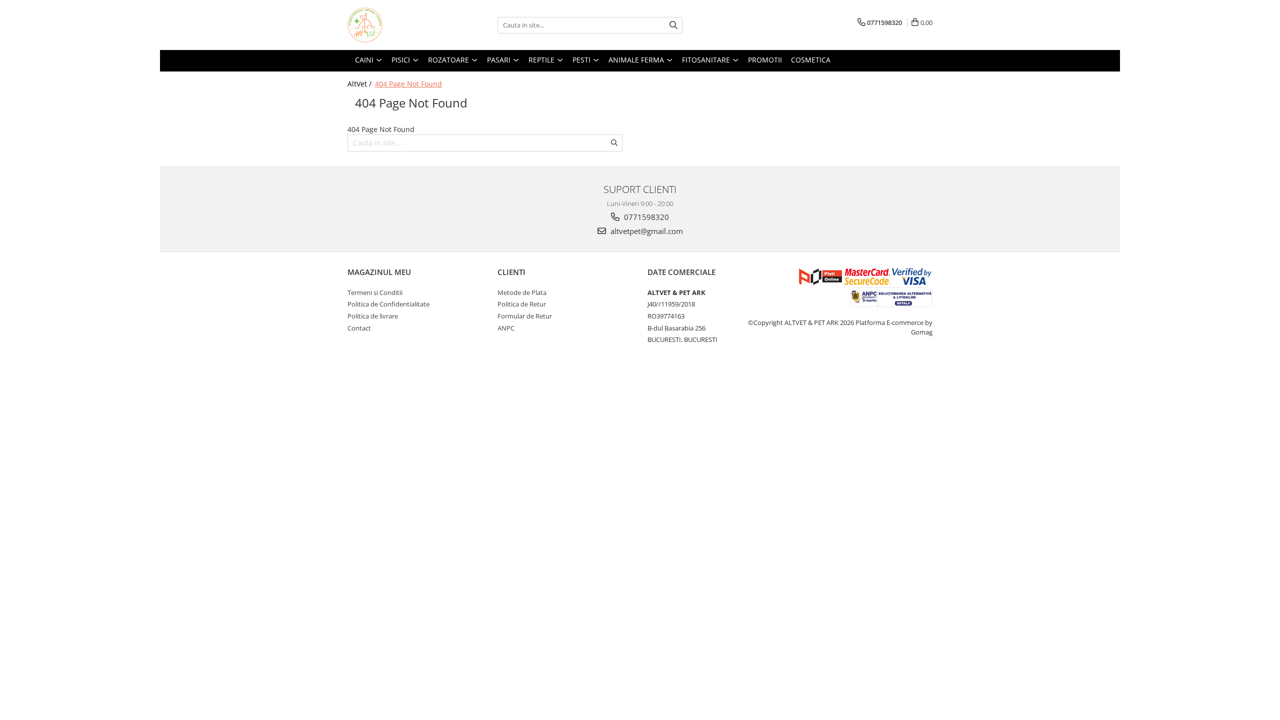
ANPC (506, 328)
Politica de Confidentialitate (389, 304)
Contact (359, 328)
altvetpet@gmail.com (645, 231)
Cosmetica (810, 59)
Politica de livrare (373, 316)
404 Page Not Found (408, 83)
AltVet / (361, 83)
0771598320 (645, 217)
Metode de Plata (522, 292)
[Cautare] (673, 25)
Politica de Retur (522, 304)
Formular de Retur (525, 316)
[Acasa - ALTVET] (398, 25)
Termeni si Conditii (375, 292)
